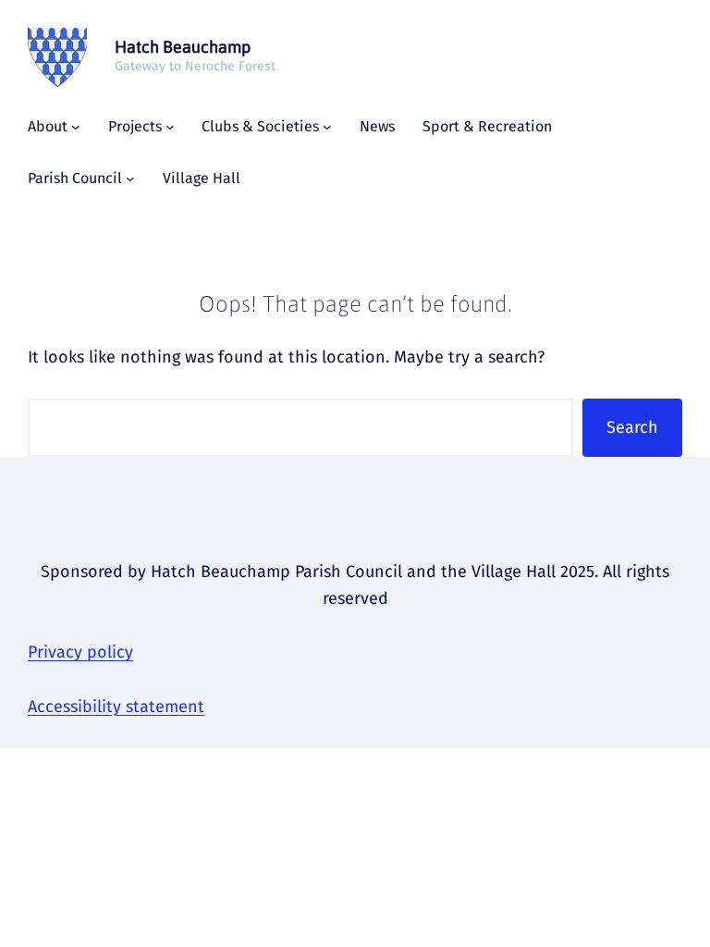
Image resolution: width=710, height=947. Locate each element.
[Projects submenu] (170, 126)
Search (632, 427)
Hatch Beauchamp (183, 46)
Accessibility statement (116, 706)
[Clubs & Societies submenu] (327, 126)
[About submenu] (75, 126)
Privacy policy (80, 652)
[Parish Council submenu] (130, 178)
